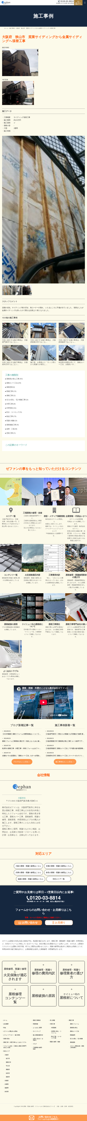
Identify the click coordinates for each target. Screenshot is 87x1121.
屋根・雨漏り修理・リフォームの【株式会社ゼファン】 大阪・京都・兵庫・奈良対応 (48, 1106)
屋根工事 (71, 1020)
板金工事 (9, 416)
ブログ (35, 1044)
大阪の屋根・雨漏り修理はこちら (28, 866)
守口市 (8, 1066)
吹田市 (8, 1073)
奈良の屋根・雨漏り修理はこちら (58, 872)
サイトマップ (37, 1031)
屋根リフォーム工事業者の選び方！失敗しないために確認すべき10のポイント (28, 741)
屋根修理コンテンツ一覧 (15, 998)
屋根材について (71, 996)
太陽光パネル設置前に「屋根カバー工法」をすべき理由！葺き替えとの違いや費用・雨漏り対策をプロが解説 (38, 755)
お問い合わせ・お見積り (38, 1039)
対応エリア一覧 (59, 879)
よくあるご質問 (37, 1027)
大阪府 (6, 1055)
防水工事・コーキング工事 (56, 1037)
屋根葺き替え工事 (12, 379)
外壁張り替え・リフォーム (56, 1032)
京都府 (6, 1080)
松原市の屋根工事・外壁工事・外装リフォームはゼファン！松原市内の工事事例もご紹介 (32, 748)
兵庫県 (6, 1084)
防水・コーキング (12, 412)
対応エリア (6, 1051)
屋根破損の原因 (43, 996)
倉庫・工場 (10, 429)
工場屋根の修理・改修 (38, 1048)
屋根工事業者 (37, 1020)
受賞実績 (35, 1024)
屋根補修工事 (11, 425)
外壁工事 (9, 404)
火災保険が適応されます (15, 974)
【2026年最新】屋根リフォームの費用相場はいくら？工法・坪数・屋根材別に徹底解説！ (32, 734)
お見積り (60, 922)
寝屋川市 (8, 1062)
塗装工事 (9, 433)
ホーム (5, 1020)
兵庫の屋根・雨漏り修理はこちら (28, 872)
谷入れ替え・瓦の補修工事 (15, 400)
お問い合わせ (30, 922)
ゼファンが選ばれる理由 (10, 1031)
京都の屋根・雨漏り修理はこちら (58, 866)
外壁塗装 (9, 408)
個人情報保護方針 (38, 1035)
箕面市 (8, 1077)
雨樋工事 (9, 391)
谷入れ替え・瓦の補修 (76, 1038)
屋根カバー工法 (12, 383)
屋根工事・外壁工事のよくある (14, 1042)
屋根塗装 (9, 387)
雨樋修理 (72, 1035)
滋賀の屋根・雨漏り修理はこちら (30, 879)
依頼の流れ (6, 1038)
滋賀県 (6, 1088)
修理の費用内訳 (43, 971)
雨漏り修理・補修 (55, 1041)
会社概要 (5, 1024)
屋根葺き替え (74, 1027)
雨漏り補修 (10, 420)
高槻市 (8, 1069)
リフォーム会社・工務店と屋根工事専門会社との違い (14, 1046)
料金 (4, 1027)
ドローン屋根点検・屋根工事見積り (77, 1046)
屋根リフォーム (74, 1024)
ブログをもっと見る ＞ (22, 762)
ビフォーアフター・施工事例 (11, 1035)
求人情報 (52, 1020)
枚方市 (8, 1058)
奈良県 (6, 1091)
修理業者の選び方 (71, 973)
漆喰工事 (9, 395)
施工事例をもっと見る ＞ (65, 762)
